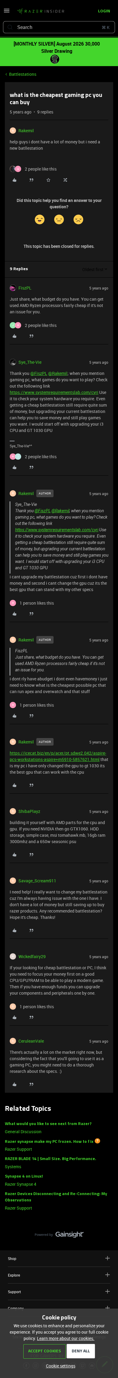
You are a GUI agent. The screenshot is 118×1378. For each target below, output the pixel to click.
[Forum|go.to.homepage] (40, 11)
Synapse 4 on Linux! (24, 1176)
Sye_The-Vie (29, 362)
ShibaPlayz (29, 811)
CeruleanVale (31, 1041)
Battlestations (22, 74)
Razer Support (18, 1149)
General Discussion (23, 1131)
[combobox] (59, 27)
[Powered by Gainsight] (59, 1236)
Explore (14, 1275)
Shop (12, 1258)
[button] (6, 12)
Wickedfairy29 (32, 956)
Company (16, 1308)
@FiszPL (38, 373)
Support (14, 1291)
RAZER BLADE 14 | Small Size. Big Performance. (50, 1159)
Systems (13, 1166)
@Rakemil (57, 373)
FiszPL (24, 288)
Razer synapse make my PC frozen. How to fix (49, 1141)
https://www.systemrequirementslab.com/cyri (54, 392)
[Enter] (10, 27)
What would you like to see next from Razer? (48, 1124)
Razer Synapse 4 (20, 1184)
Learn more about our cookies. (65, 1338)
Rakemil (26, 130)
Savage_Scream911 (37, 881)
